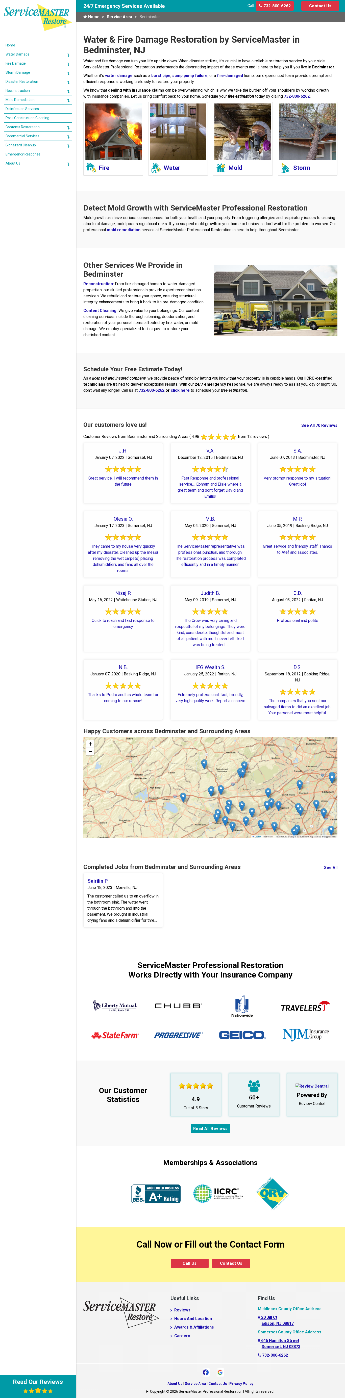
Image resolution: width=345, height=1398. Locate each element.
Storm (301, 167)
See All (330, 867)
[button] (216, 818)
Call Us (190, 1263)
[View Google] (220, 1372)
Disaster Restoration (22, 82)
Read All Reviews (210, 1128)
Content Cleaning (99, 310)
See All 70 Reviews (319, 425)
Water (172, 167)
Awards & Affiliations (194, 1327)
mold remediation (123, 229)
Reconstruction (98, 283)
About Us (175, 1384)
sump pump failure (190, 75)
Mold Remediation (20, 100)
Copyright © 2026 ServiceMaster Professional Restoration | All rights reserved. (212, 1391)
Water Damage (18, 54)
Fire (104, 167)
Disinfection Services (22, 109)
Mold (235, 167)
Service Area (119, 16)
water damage (119, 75)
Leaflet (257, 836)
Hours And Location (193, 1318)
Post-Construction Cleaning (27, 118)
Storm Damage (18, 72)
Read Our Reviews (38, 1381)
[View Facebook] (206, 1372)
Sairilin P (97, 881)
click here (180, 390)
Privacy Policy (241, 1384)
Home (93, 16)
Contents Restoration (23, 127)
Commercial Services (22, 136)
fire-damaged (230, 75)
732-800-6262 (276, 6)
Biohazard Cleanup (21, 145)
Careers (182, 1335)
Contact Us (320, 6)
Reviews (182, 1310)
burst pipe (160, 75)
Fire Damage (16, 63)
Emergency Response (23, 154)
